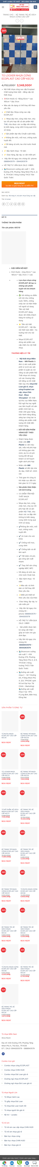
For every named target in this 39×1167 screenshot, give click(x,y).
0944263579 (22, 161)
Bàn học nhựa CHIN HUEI (14, 1140)
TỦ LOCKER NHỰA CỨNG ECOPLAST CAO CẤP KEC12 (10, 773)
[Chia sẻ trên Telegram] (23, 204)
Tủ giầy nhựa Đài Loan (13, 1101)
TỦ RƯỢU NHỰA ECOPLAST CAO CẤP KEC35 (9, 735)
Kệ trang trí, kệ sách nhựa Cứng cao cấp (23, 16)
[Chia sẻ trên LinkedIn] (19, 204)
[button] (3, 7)
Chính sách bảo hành (10, 1158)
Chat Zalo (12, 1165)
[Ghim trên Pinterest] (15, 204)
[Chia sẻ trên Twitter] (11, 204)
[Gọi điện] (19, 1162)
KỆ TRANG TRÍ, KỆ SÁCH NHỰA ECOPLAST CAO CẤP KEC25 (9, 1009)
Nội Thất (27, 511)
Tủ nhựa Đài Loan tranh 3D (15, 1106)
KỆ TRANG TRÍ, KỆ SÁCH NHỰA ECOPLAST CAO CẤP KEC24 (28, 970)
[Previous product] (21, 20)
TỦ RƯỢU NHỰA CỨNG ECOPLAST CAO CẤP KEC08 (10, 969)
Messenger (27, 1165)
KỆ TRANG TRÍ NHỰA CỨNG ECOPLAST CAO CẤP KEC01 (10, 891)
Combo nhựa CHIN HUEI (14, 1070)
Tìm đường (4, 1165)
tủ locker (8, 199)
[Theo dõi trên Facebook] (3, 1053)
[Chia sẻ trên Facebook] (7, 204)
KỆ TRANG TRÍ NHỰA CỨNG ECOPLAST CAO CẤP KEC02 (10, 851)
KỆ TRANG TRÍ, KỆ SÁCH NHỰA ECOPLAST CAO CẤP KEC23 (28, 930)
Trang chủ (8, 15)
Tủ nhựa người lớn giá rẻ (14, 1110)
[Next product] (17, 20)
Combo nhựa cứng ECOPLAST (16, 1065)
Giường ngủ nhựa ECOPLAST (16, 1079)
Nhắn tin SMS (34, 1165)
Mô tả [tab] (4, 217)
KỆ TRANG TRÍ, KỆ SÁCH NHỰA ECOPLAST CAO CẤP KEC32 (9, 930)
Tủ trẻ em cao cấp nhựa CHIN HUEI (18, 1127)
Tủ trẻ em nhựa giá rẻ (13, 1132)
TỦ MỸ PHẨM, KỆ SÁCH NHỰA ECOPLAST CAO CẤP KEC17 (10, 811)
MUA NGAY (6, 742)
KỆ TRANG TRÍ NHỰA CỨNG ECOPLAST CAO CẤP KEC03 (29, 773)
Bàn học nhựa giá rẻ (12, 1145)
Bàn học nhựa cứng (12, 1136)
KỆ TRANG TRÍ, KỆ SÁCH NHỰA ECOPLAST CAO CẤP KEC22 (28, 852)
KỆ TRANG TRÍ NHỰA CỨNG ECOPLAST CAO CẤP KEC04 (29, 735)
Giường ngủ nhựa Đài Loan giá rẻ (18, 1083)
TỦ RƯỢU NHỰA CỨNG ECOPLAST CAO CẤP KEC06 (29, 891)
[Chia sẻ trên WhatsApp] (3, 204)
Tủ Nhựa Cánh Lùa (11, 1097)
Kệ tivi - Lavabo (10, 1115)
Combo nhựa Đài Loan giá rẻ (16, 1074)
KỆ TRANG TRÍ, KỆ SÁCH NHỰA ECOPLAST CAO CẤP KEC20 (28, 812)
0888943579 (9, 161)
